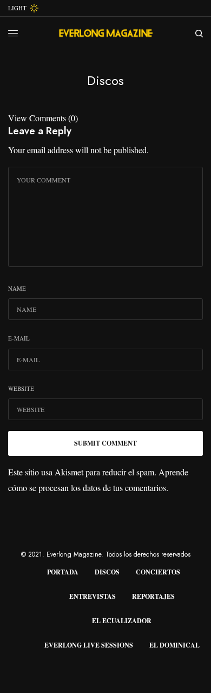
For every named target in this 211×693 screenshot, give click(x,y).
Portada (62, 572)
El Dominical (174, 645)
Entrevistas (92, 596)
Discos (107, 572)
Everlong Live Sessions (88, 645)
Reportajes (153, 596)
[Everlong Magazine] (105, 33)
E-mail (19, 338)
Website (21, 388)
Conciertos (158, 572)
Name (17, 288)
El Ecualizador (121, 620)
